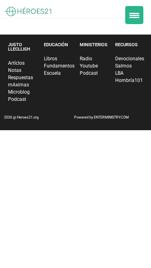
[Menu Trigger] (134, 15)
